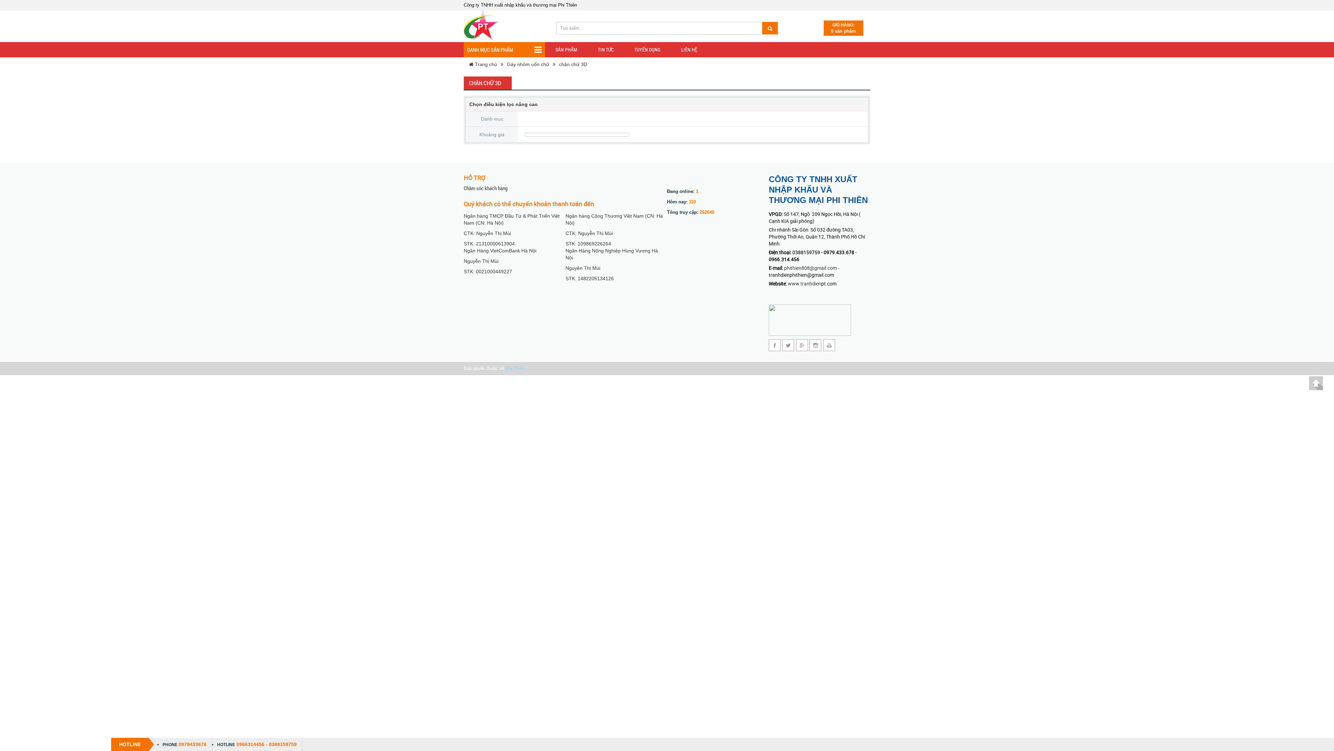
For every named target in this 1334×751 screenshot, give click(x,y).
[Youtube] (829, 345)
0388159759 (806, 252)
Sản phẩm (566, 49)
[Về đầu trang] (1316, 383)
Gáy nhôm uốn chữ (528, 64)
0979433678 (192, 744)
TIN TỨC (606, 49)
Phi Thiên (515, 368)
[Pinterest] (815, 345)
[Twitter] (788, 345)
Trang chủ (485, 64)
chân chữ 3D (573, 64)
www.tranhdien (804, 283)
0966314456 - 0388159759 (267, 744)
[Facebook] (775, 345)
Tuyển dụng (647, 49)
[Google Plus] (802, 345)
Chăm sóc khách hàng (486, 188)
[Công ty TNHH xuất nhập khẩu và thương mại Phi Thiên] (481, 25)
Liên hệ (689, 49)
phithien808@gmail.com (810, 268)
